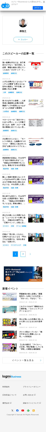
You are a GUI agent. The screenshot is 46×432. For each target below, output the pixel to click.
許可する (37, 8)
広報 (12, 226)
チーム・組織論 (21, 226)
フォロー (23, 39)
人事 (4, 92)
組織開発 (6, 73)
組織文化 (14, 73)
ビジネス (6, 226)
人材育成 (6, 111)
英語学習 (6, 168)
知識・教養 (14, 168)
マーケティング (16, 245)
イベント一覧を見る (23, 360)
